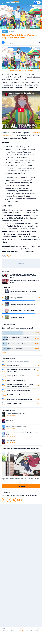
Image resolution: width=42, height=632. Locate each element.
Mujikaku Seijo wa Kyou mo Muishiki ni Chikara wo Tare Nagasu (21, 370)
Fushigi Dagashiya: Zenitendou (16, 395)
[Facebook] (14, 500)
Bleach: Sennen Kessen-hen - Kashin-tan (23, 291)
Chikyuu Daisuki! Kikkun (14, 403)
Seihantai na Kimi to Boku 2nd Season (22, 310)
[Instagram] (9, 500)
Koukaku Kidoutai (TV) (14, 365)
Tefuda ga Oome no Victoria (15, 375)
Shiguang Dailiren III (16, 297)
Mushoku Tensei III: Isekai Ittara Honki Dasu (22, 304)
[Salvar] (38, 42)
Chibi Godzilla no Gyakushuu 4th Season (19, 399)
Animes (5, 31)
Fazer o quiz (21, 486)
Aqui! (9, 256)
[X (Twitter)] (4, 500)
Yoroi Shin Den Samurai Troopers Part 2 (19, 390)
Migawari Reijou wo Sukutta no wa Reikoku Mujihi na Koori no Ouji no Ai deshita (20, 385)
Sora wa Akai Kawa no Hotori (16, 380)
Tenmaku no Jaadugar (17, 317)
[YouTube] (19, 500)
